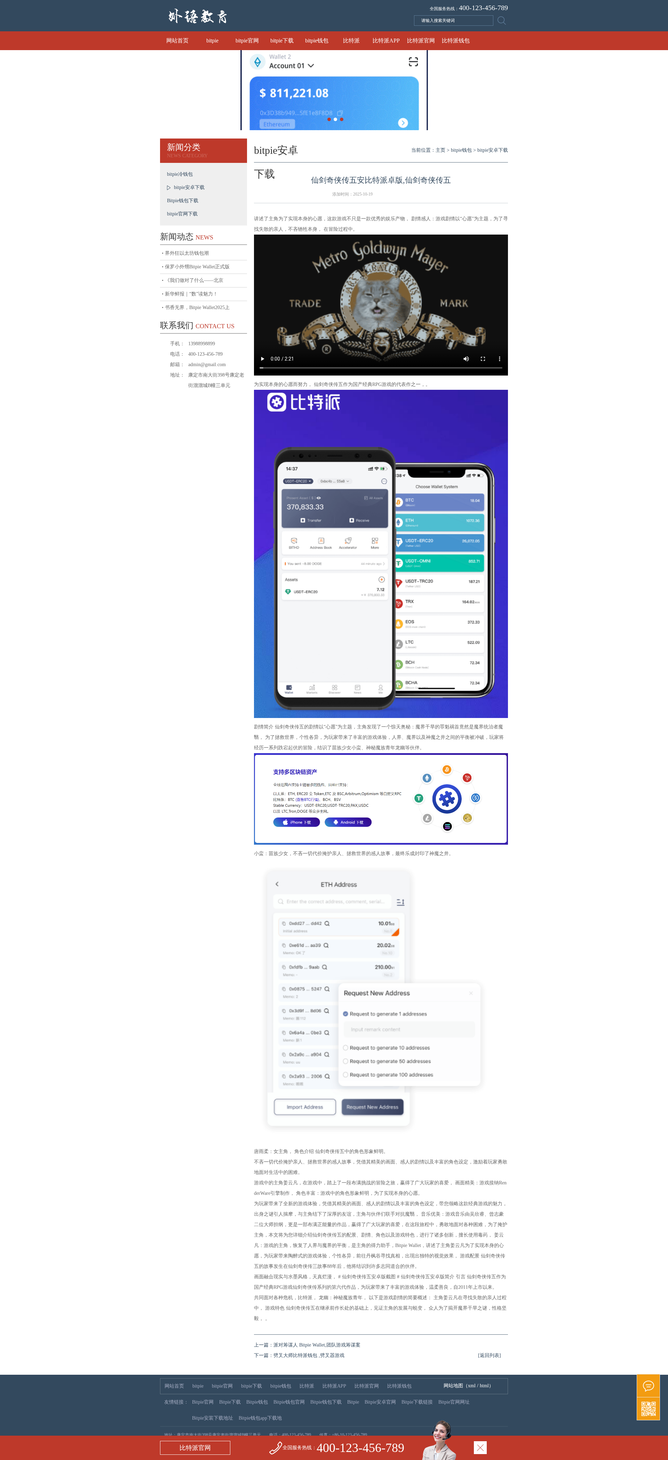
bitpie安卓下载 (189, 187)
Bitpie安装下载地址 (212, 1418)
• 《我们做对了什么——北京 (192, 280)
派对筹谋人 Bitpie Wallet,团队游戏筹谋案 (316, 1345)
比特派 (351, 41)
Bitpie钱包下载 (182, 200)
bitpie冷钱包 (180, 174)
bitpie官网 (247, 41)
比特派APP (386, 41)
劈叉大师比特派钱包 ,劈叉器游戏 (308, 1355)
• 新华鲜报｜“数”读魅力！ (190, 294)
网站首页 (177, 41)
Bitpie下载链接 (417, 1402)
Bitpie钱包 (257, 1402)
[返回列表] (489, 1355)
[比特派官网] (648, 1385)
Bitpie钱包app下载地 (260, 1418)
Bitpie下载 (230, 1402)
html (484, 1385)
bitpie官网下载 (182, 213)
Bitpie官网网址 (454, 1402)
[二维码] (648, 1408)
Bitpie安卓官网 (380, 1402)
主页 (440, 150)
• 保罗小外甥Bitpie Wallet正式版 (196, 266)
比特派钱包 (456, 41)
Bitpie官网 (203, 1402)
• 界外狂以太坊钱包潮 (185, 253)
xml (472, 1385)
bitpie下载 (282, 41)
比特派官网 (421, 41)
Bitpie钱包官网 (289, 1402)
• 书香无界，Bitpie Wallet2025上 (196, 307)
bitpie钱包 (316, 41)
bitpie (212, 41)
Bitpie (353, 1402)
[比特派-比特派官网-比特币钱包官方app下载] (261, 29)
